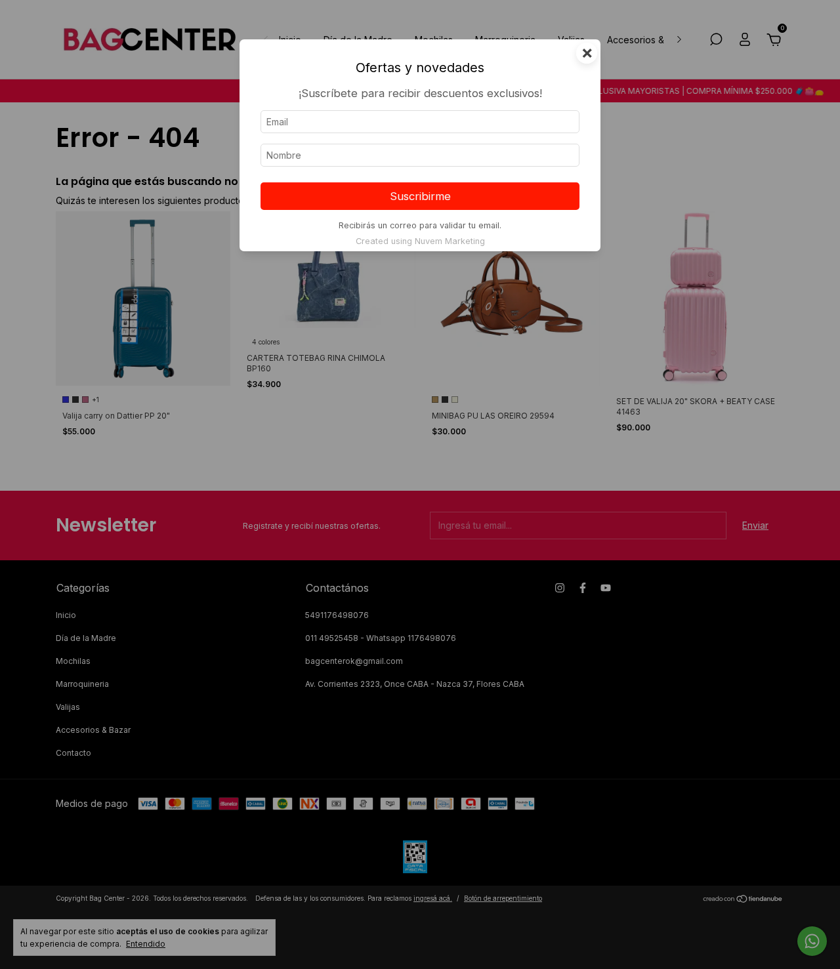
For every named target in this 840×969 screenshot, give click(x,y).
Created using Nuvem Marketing (420, 241)
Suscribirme (420, 196)
